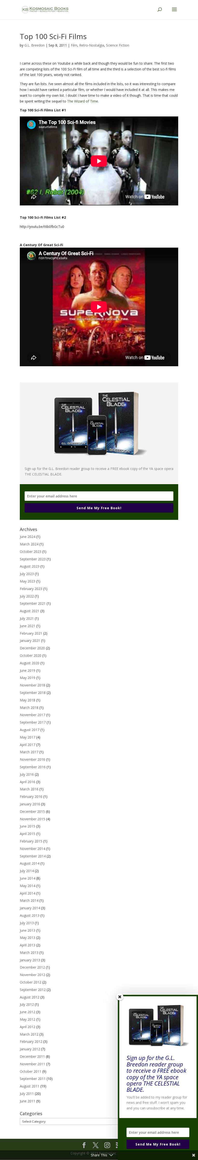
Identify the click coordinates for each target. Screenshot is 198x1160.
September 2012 (33, 989)
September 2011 (33, 1078)
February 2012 (31, 1041)
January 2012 (30, 1049)
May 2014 (27, 885)
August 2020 (29, 663)
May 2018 (27, 700)
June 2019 (27, 670)
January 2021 (30, 640)
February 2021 (31, 633)
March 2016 (29, 789)
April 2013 (27, 945)
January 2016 (30, 804)
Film (74, 45)
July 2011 (27, 1093)
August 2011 (29, 1086)
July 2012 (27, 1004)
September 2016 (33, 767)
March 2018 (29, 707)
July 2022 (27, 596)
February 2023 (31, 588)
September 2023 (33, 559)
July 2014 (27, 870)
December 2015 (32, 811)
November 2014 (32, 848)
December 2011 (32, 1056)
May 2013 (27, 937)
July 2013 (27, 923)
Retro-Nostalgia (91, 45)
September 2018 (33, 692)
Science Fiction (117, 45)
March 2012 (29, 1034)
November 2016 (32, 759)
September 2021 (33, 603)
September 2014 (33, 856)
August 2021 (29, 611)
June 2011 (27, 1101)
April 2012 (27, 1026)
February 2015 (31, 841)
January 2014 (30, 908)
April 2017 (27, 744)
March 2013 (29, 952)
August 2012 (29, 997)
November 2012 (32, 974)
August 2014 (29, 863)
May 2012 (27, 1019)
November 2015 (32, 819)
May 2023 (27, 581)
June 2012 (27, 1012)
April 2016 (27, 782)
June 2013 (27, 930)
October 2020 (30, 655)
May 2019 (27, 677)
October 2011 (30, 1071)
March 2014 (29, 900)
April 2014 (27, 893)
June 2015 (27, 826)
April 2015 (27, 833)
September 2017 (33, 722)
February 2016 (31, 796)
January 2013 (30, 960)
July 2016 (27, 774)
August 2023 (29, 566)
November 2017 (32, 714)
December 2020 (32, 648)
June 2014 (27, 878)
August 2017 (29, 729)
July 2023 (27, 573)
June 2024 (27, 536)
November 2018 (32, 685)
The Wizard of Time (82, 101)
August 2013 (29, 915)
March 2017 (29, 752)
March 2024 (29, 544)
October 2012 (30, 982)
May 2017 (27, 737)
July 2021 (27, 618)
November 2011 (32, 1064)
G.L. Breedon (34, 45)
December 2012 (32, 967)
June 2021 (27, 626)
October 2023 (30, 551)
